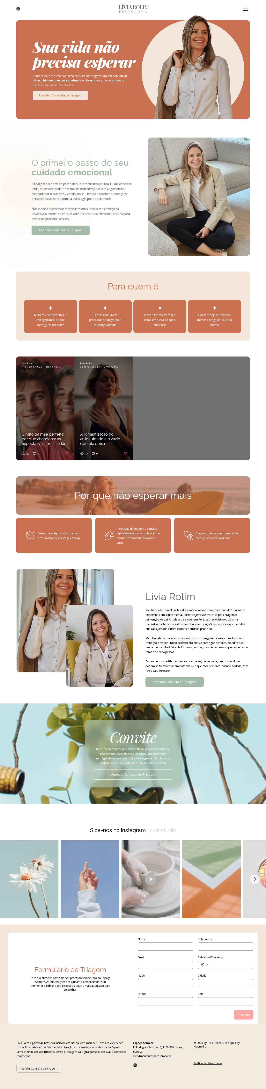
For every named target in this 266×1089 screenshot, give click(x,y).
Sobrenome (205, 939)
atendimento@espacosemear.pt (152, 1056)
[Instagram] (18, 9)
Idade (141, 975)
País (200, 994)
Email (141, 957)
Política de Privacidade (208, 1063)
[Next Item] (255, 879)
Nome (142, 939)
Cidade (202, 975)
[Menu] (246, 8)
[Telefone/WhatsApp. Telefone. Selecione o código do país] (204, 965)
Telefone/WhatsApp (210, 957)
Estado (142, 994)
